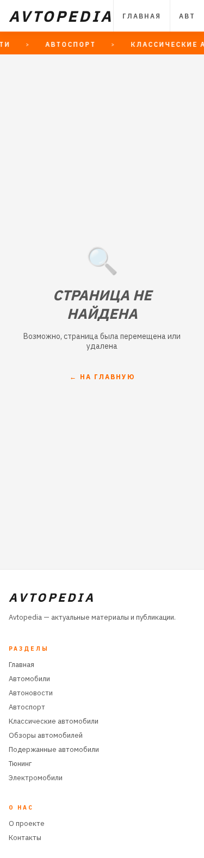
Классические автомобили (53, 721)
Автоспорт (27, 707)
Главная (141, 16)
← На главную (102, 377)
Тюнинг (20, 763)
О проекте (27, 823)
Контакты (25, 837)
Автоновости (31, 692)
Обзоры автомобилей (46, 735)
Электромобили (36, 777)
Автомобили (29, 678)
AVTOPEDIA (61, 16)
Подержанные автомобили (54, 749)
